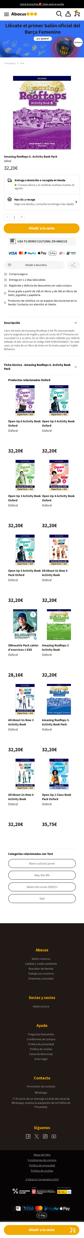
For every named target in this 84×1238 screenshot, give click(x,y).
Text (22, 63)
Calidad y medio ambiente (41, 964)
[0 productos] (77, 15)
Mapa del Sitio (42, 1155)
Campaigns (10, 63)
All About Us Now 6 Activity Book (21, 797)
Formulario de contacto (41, 1087)
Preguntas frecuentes (41, 1034)
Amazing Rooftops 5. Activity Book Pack (56, 722)
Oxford (7, 161)
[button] (68, 14)
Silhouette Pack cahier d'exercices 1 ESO (23, 647)
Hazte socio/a (41, 1006)
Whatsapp (41, 1093)
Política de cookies (41, 1049)
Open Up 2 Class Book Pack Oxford (56, 797)
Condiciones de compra (41, 1039)
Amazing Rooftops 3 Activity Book (55, 647)
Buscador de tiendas (41, 969)
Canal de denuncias (41, 1054)
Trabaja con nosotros (41, 974)
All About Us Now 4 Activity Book (54, 573)
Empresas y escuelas (41, 979)
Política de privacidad (41, 1044)
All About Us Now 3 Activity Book (21, 722)
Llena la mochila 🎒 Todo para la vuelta (42, 4)
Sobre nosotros (41, 959)
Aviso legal (41, 1059)
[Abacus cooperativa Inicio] (25, 16)
